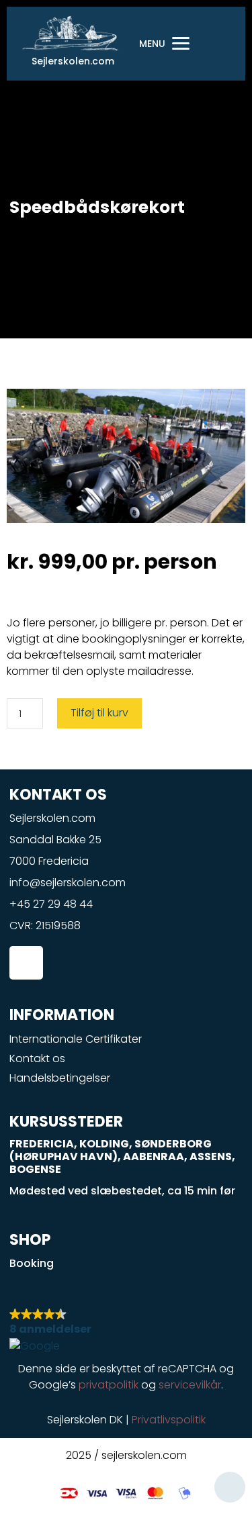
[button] (126, 1329)
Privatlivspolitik (169, 1419)
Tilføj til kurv (99, 712)
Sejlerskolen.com (73, 61)
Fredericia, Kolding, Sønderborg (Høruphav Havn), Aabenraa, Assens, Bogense (122, 1156)
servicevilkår (190, 1384)
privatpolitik (108, 1384)
